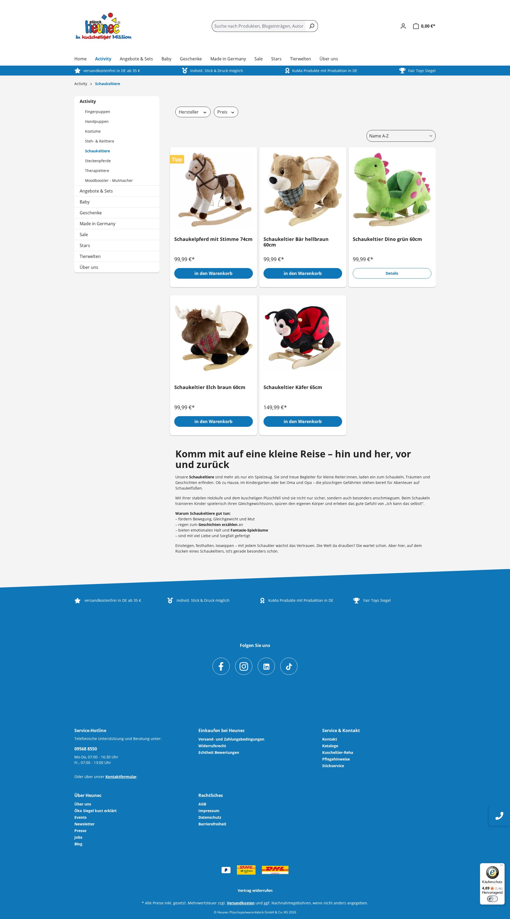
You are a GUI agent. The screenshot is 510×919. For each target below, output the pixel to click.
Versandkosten (240, 902)
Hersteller (189, 112)
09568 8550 (85, 749)
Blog (78, 843)
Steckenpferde (98, 160)
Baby (85, 202)
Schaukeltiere (97, 150)
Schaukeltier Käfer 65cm (293, 387)
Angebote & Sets (96, 191)
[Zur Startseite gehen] (103, 26)
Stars (85, 245)
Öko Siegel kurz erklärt (95, 810)
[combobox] (259, 26)
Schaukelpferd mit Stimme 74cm (213, 239)
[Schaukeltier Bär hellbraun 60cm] (302, 189)
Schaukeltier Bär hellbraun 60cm (296, 242)
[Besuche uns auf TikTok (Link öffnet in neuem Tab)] (289, 666)
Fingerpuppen (97, 111)
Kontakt (329, 739)
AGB (202, 804)
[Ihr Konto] (403, 26)
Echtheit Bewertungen (218, 752)
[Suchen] (311, 26)
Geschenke (91, 213)
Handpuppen (97, 121)
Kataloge (330, 745)
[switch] (492, 899)
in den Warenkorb (213, 273)
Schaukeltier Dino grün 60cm (387, 239)
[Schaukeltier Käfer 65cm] (302, 337)
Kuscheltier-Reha (337, 752)
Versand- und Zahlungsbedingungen (231, 739)
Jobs (78, 837)
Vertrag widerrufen (255, 890)
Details (392, 273)
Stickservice (333, 765)
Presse (80, 830)
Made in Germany (97, 224)
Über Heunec (87, 795)
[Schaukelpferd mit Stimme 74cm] (213, 189)
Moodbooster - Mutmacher (109, 180)
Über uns (89, 267)
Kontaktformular (121, 776)
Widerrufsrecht (212, 745)
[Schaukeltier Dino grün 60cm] (392, 189)
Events (80, 817)
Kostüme (93, 131)
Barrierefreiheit (212, 823)
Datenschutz (209, 817)
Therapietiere (97, 170)
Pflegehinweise (336, 759)
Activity (88, 101)
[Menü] (501, 866)
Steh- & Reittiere (99, 141)
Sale (84, 234)
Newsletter (84, 823)
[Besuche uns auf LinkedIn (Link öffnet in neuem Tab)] (266, 666)
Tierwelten (90, 256)
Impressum (208, 810)
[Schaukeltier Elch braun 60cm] (213, 337)
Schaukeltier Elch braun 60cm (209, 387)
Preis (222, 112)
